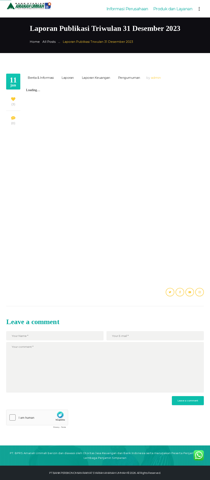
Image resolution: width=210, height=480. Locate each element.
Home (35, 42)
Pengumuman (129, 78)
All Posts (49, 42)
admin (156, 78)
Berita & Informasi (41, 78)
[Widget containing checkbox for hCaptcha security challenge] (37, 420)
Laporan (68, 78)
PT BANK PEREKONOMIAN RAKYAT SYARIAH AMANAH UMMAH (88, 472)
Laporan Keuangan (96, 78)
